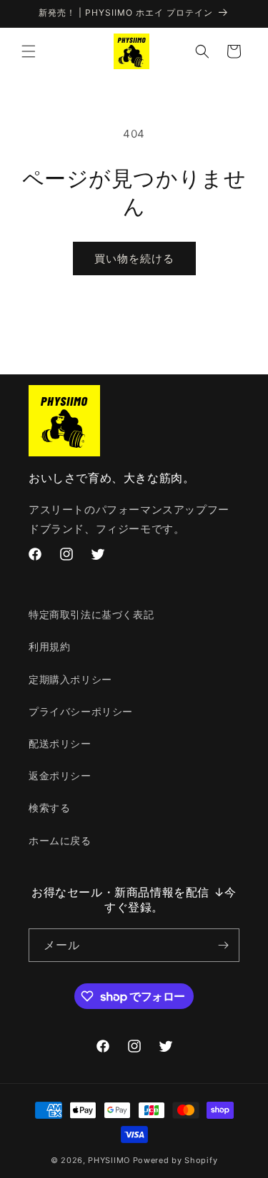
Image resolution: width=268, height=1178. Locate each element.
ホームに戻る (60, 840)
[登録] (223, 945)
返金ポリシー (60, 775)
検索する (49, 807)
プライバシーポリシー (81, 711)
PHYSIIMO (110, 1160)
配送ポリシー (60, 743)
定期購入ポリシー (70, 679)
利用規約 (49, 646)
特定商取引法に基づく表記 (91, 614)
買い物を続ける (134, 258)
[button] (28, 51)
